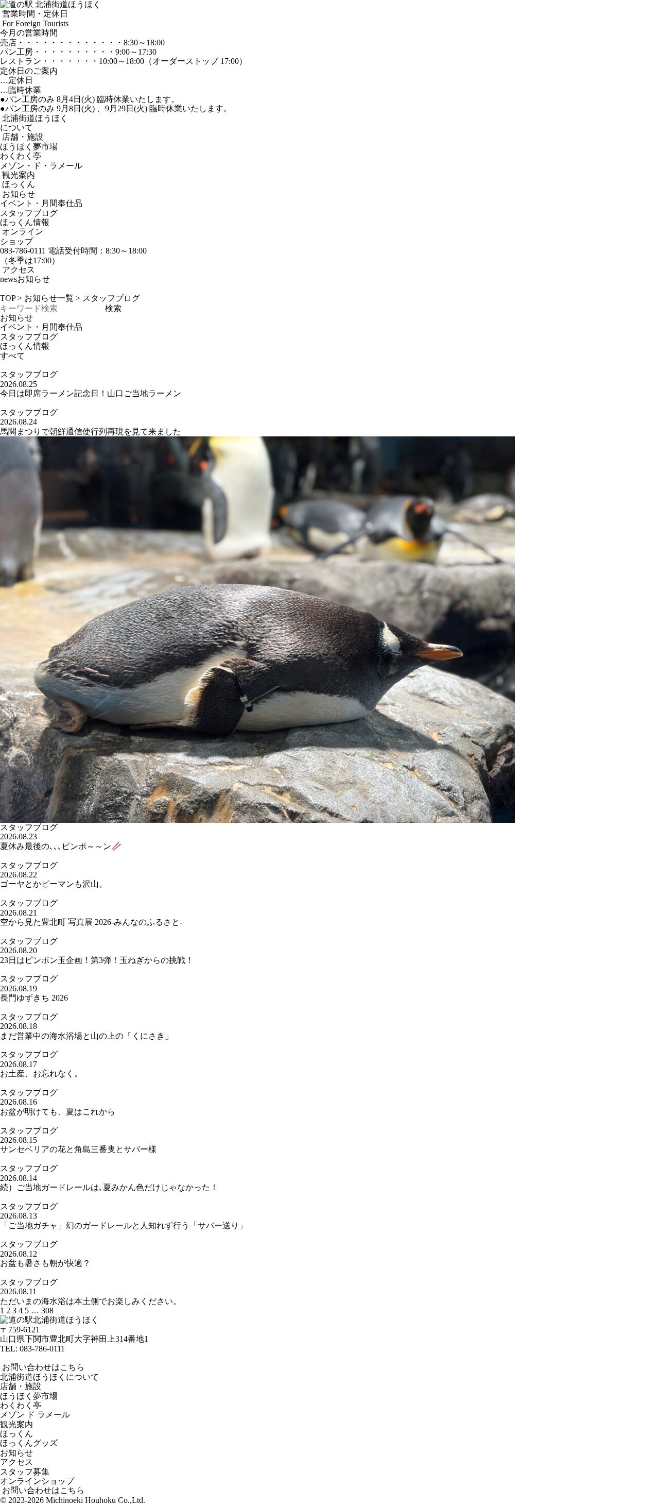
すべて (12, 355)
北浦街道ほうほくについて (49, 1377)
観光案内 (17, 175)
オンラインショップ (21, 236)
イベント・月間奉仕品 (41, 203)
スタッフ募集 (24, 1471)
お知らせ (17, 194)
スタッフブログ (29, 213)
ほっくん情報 (24, 222)
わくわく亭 (20, 155)
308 (47, 1310)
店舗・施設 (21, 136)
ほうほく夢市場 (29, 146)
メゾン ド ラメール (35, 1414)
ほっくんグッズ (29, 1443)
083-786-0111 (42, 1348)
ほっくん (17, 184)
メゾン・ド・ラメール (41, 165)
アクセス (17, 269)
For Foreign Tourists (34, 23)
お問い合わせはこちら (42, 1367)
